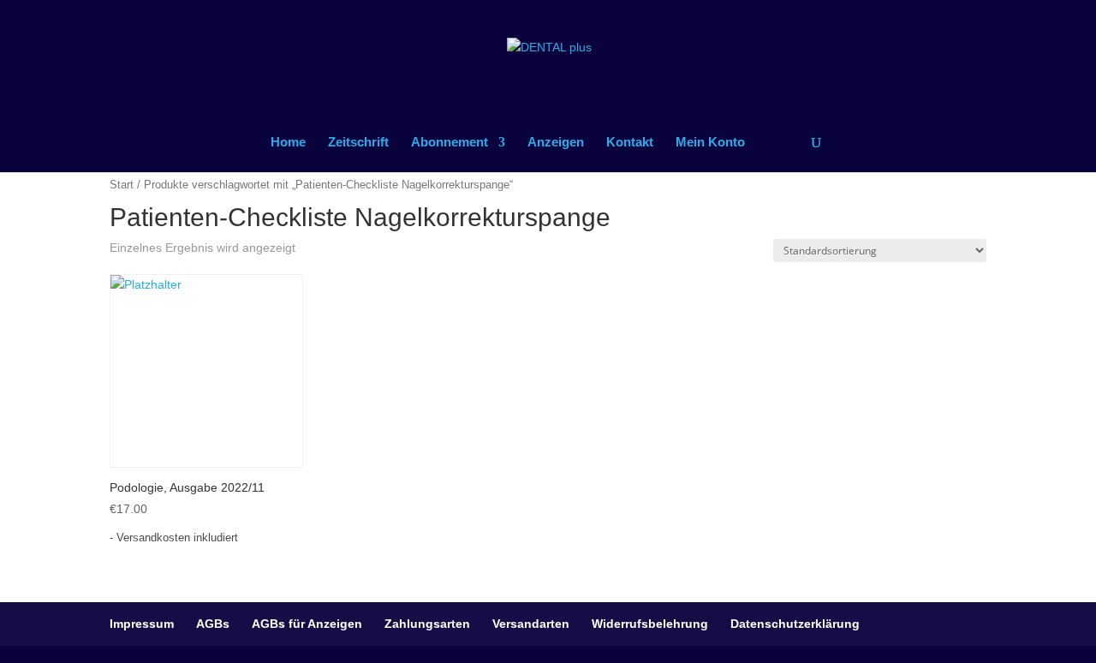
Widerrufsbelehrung (650, 623)
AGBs (212, 623)
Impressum (142, 623)
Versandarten (530, 623)
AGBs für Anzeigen (307, 623)
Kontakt (629, 142)
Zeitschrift (358, 142)
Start (122, 184)
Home (288, 142)
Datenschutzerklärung (795, 623)
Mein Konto (710, 142)
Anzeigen (555, 142)
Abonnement (449, 142)
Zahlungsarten (427, 623)
